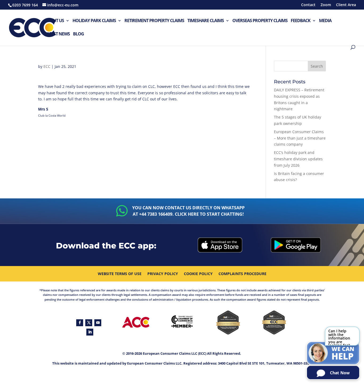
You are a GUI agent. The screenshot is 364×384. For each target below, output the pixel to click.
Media (325, 20)
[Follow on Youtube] (97, 322)
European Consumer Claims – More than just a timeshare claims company (300, 138)
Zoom (326, 5)
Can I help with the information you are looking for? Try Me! (339, 337)
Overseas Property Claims (260, 20)
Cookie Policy (198, 274)
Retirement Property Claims (154, 20)
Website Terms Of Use (119, 274)
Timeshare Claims (205, 20)
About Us (54, 20)
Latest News (57, 34)
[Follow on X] (88, 322)
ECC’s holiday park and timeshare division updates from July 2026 (298, 159)
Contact (308, 5)
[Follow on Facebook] (79, 322)
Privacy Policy (162, 274)
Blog (78, 34)
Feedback (300, 20)
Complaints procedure (242, 274)
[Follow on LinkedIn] (89, 332)
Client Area (346, 5)
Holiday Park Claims (94, 20)
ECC (46, 66)
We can (342, 353)
